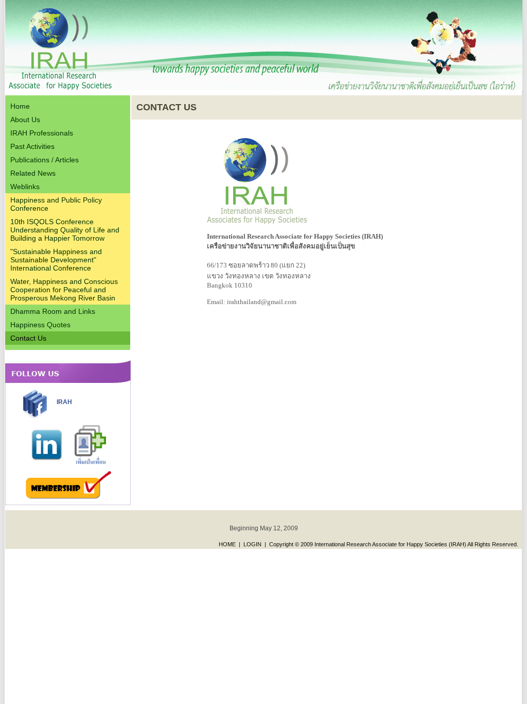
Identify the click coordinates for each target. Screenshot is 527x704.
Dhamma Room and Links (52, 311)
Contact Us (28, 338)
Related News (33, 173)
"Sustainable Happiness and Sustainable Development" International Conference (56, 259)
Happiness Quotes (40, 325)
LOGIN (252, 544)
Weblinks (25, 186)
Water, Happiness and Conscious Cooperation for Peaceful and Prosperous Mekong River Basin (64, 289)
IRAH (64, 402)
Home (20, 106)
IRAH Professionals (41, 133)
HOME (227, 544)
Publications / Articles (44, 160)
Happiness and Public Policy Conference (56, 204)
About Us (25, 119)
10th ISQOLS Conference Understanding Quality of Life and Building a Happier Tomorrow (64, 229)
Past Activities (32, 146)
